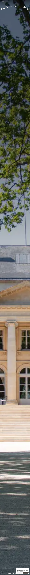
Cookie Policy (20, 571)
